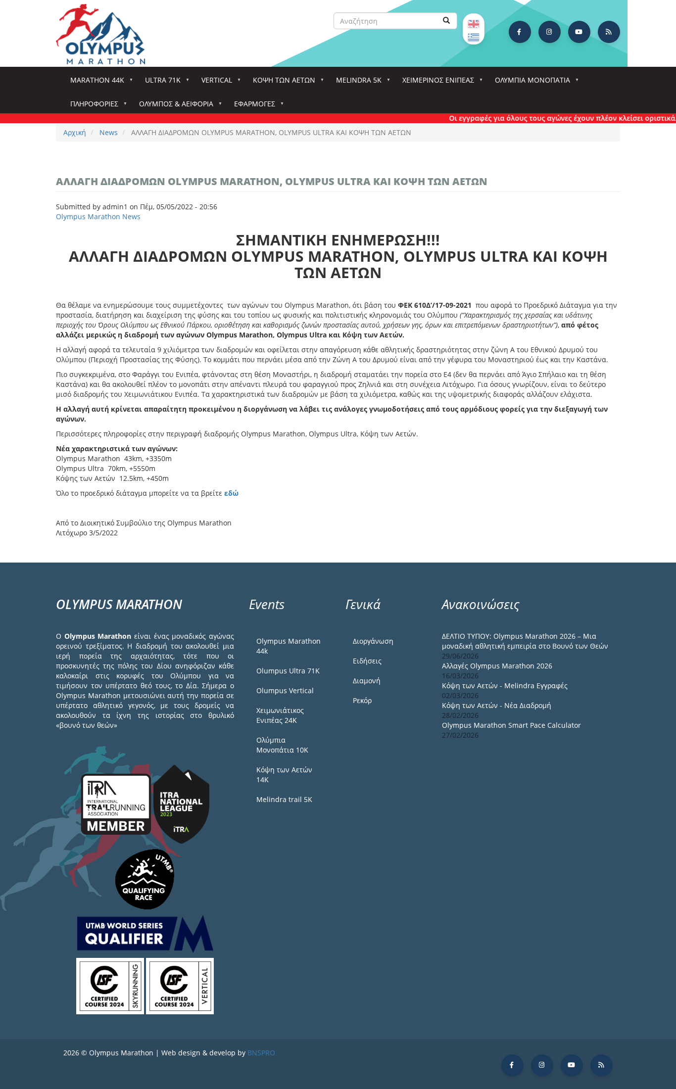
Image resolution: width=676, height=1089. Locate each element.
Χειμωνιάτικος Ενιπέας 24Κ (280, 715)
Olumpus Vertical (285, 690)
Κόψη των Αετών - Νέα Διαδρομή (496, 705)
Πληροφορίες (90, 106)
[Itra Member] (117, 803)
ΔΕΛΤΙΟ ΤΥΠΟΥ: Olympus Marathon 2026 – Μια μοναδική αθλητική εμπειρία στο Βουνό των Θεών (525, 641)
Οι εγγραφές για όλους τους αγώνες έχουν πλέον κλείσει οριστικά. (549, 118)
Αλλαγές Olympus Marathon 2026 (497, 665)
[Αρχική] (105, 34)
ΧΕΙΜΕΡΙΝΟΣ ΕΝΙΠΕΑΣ (434, 83)
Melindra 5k (355, 83)
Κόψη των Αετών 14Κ (284, 774)
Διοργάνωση (373, 641)
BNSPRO (261, 1052)
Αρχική (74, 132)
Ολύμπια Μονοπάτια (529, 83)
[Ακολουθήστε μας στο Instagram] (549, 32)
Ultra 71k (159, 83)
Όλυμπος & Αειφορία (172, 106)
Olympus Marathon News (98, 216)
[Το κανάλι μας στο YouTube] (579, 32)
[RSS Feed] (609, 32)
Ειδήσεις (367, 660)
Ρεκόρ (362, 700)
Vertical (213, 83)
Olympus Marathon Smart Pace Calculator (511, 725)
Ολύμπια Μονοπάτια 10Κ (282, 745)
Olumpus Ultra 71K (288, 670)
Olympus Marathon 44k (288, 646)
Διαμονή (367, 680)
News (108, 132)
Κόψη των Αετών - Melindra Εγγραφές (505, 685)
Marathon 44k (93, 83)
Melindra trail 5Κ (284, 799)
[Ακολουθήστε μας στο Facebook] (520, 32)
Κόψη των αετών (280, 83)
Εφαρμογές (251, 106)
